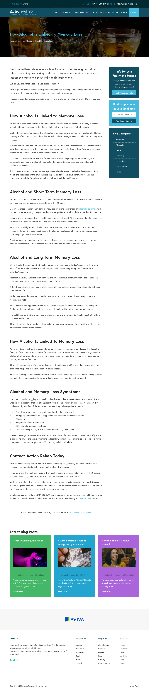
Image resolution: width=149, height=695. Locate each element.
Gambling (120, 155)
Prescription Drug (104, 663)
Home (12, 41)
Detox (57, 13)
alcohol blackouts (87, 208)
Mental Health (121, 166)
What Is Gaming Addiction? (28, 540)
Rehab (67, 13)
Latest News (85, 512)
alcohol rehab (86, 498)
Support (106, 13)
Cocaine (101, 652)
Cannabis (101, 649)
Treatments (93, 13)
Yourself (79, 663)
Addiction (79, 13)
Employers (80, 652)
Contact (134, 13)
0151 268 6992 (101, 3)
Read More (18, 591)
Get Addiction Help (124, 92)
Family (78, 656)
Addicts (79, 645)
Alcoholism (74, 512)
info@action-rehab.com (127, 3)
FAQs (117, 13)
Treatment (123, 649)
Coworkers (80, 649)
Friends (78, 659)
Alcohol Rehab (103, 645)
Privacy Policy (52, 651)
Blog (125, 13)
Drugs (100, 656)
